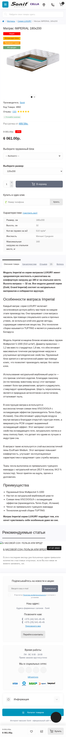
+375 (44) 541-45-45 (34, 619)
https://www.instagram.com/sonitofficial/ (29, 670)
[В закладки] (31, 731)
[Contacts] (52, 4)
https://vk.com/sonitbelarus (36, 670)
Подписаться (50, 589)
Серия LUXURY (24, 21)
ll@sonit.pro (33, 677)
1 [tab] (31, 97)
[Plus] (11, 182)
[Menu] (5, 4)
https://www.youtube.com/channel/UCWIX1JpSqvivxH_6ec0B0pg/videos (43, 670)
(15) (14, 112)
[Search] (5, 14)
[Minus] (11, 186)
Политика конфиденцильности (34, 595)
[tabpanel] (33, 62)
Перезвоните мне (33, 626)
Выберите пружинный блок (18, 149)
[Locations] (43, 4)
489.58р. (23, 123)
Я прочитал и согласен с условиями (35, 596)
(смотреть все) (30, 213)
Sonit (22, 102)
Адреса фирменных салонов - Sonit (33, 608)
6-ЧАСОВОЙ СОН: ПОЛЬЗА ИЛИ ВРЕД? (25, 549)
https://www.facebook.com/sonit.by (21, 670)
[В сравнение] (41, 731)
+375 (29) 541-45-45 (34, 622)
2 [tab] (34, 97)
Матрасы (11, 21)
